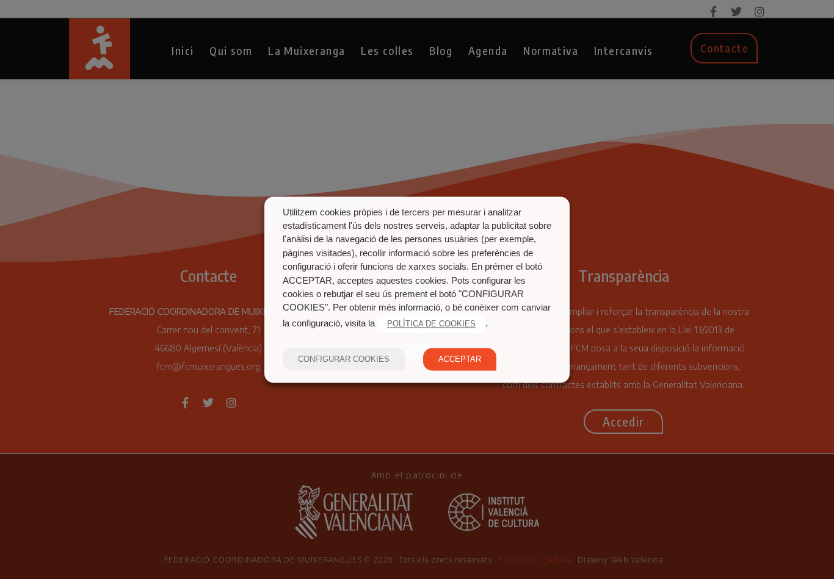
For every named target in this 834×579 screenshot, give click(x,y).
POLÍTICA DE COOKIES (431, 323)
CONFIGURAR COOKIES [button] (344, 359)
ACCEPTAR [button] (459, 359)
